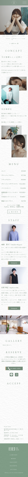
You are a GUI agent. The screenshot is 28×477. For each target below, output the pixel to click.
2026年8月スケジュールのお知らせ (18, 36)
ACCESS (13, 469)
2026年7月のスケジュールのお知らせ (18, 39)
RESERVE (13, 465)
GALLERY (13, 462)
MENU (13, 458)
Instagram (14, 263)
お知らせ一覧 (15, 43)
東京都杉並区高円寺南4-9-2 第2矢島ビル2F (13, 429)
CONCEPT (14, 455)
